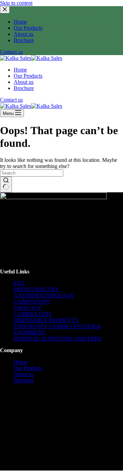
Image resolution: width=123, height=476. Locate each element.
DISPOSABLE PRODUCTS (46, 320)
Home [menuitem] (20, 22)
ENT (19, 283)
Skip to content (16, 3)
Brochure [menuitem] (24, 40)
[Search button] (6, 184)
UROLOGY (27, 308)
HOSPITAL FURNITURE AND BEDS (58, 339)
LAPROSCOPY (32, 302)
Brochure (24, 380)
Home (20, 362)
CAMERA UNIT (33, 314)
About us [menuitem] (23, 34)
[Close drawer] (5, 9)
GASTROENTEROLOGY (44, 295)
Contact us (11, 52)
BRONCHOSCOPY (36, 289)
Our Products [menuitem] (28, 28)
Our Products (28, 368)
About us (23, 374)
